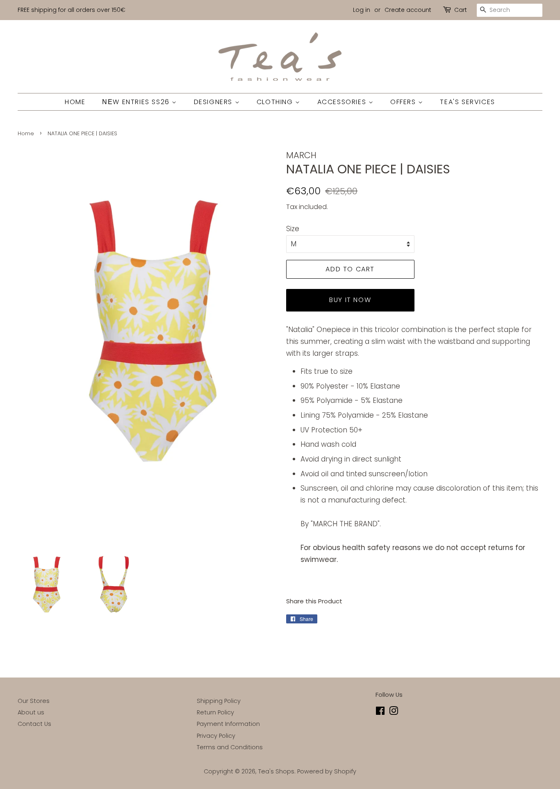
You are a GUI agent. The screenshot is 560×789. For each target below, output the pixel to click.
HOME (75, 102)
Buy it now (350, 300)
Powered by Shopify (326, 771)
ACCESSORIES (343, 102)
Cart (460, 10)
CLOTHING (276, 102)
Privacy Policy (216, 736)
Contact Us (34, 724)
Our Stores (34, 701)
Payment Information (228, 724)
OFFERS (404, 102)
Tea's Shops (276, 771)
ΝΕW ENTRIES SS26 (137, 102)
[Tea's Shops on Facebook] (380, 712)
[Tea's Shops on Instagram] (393, 712)
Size (292, 229)
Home (26, 133)
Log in (361, 10)
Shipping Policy (219, 701)
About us (31, 712)
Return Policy (215, 712)
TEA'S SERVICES (467, 102)
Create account (408, 10)
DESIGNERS (214, 102)
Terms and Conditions (230, 747)
